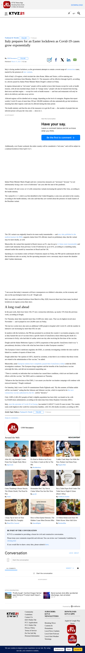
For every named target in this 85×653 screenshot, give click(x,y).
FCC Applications (31, 622)
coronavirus (71, 69)
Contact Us (29, 617)
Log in (71, 553)
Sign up (76, 553)
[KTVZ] (18, 13)
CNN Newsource (12, 58)
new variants (27, 72)
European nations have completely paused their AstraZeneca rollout (41, 364)
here (47, 544)
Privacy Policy (30, 628)
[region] (42, 580)
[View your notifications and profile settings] (78, 568)
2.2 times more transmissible (67, 244)
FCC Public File (30, 625)
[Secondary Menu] (8, 13)
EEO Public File (30, 620)
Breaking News (50, 623)
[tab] (11, 568)
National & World (26, 412)
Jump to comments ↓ (12, 418)
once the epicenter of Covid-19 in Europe (23, 404)
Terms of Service (31, 630)
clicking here (11, 541)
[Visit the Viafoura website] (75, 606)
